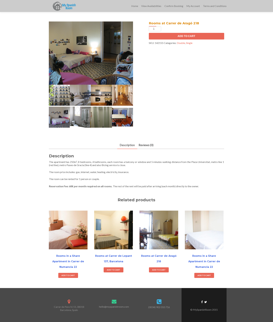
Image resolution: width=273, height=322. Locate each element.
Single (189, 42)
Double (181, 42)
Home (134, 5)
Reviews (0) (146, 145)
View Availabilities (151, 5)
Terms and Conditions (215, 5)
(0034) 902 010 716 (159, 307)
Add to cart (186, 36)
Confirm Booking (173, 5)
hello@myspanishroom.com (114, 306)
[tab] (127, 145)
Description (127, 145)
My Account (193, 5)
